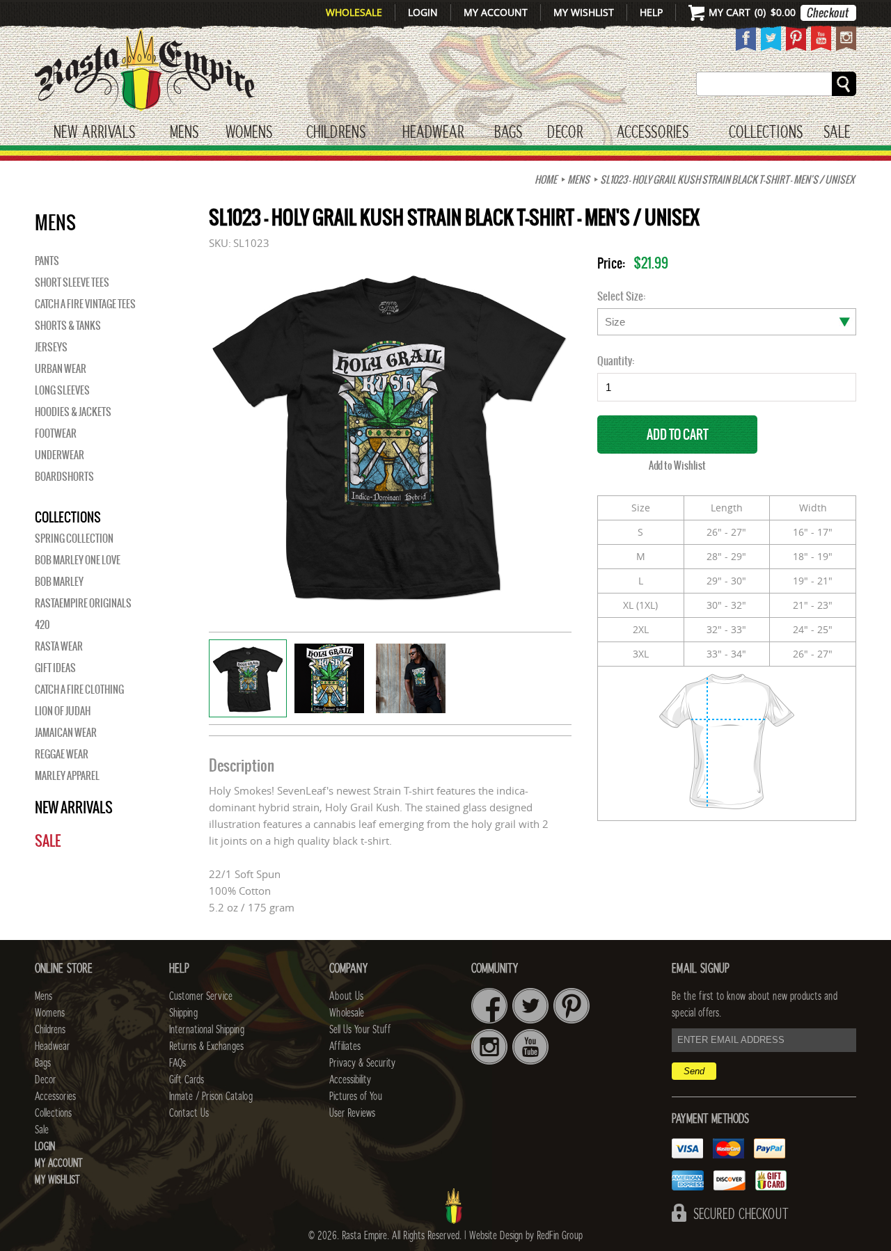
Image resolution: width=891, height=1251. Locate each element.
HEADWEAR (433, 133)
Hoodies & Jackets (73, 412)
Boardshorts (64, 476)
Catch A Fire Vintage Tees (85, 304)
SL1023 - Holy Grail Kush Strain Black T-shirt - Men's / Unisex (727, 179)
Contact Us (189, 1113)
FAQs (177, 1063)
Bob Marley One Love (77, 560)
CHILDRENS (335, 133)
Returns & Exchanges (206, 1046)
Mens (184, 133)
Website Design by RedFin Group (526, 1235)
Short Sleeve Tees (72, 282)
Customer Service (200, 996)
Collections (766, 133)
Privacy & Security (362, 1063)
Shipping (183, 1013)
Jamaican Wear (66, 732)
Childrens (50, 1029)
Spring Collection (74, 538)
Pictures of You (355, 1096)
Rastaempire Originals (83, 603)
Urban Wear (60, 368)
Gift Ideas (55, 668)
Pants (47, 261)
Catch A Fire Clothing (79, 689)
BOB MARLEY (59, 581)
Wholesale (354, 12)
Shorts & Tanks (68, 325)
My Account (496, 12)
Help (651, 12)
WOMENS (249, 133)
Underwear (59, 455)
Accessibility (350, 1079)
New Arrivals (94, 133)
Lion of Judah (62, 711)
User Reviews (352, 1113)
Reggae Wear (61, 754)
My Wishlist (583, 12)
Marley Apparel (67, 775)
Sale (837, 133)
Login (423, 12)
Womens (50, 1013)
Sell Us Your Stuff (360, 1029)
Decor (565, 133)
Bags (508, 133)
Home (546, 179)
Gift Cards (186, 1079)
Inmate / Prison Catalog (211, 1096)
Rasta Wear (59, 646)
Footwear (56, 433)
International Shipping (206, 1029)
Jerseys (51, 347)
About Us (346, 996)
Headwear (52, 1046)
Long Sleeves (62, 390)
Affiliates (345, 1046)
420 (42, 624)
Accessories (652, 133)
